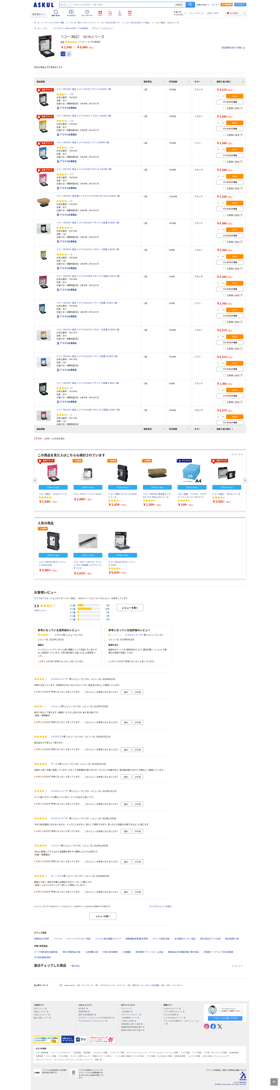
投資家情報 (82, 1012)
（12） (72, 147)
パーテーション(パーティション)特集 (163, 1053)
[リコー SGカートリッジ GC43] (88, 473)
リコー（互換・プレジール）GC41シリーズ (122, 495)
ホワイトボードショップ (136, 1053)
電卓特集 (77, 1053)
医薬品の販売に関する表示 (131, 1030)
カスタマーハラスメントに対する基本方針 (95, 1018)
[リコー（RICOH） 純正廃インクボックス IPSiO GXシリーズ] (157, 473)
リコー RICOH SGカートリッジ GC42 (121, 563)
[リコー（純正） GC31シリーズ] (226, 473)
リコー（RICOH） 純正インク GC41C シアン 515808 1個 (82, 142)
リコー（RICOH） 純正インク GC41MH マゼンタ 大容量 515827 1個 (88, 410)
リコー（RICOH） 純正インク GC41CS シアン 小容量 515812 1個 (86, 303)
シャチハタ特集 (194, 1056)
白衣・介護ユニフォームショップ (215, 1056)
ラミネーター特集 (117, 1053)
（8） (71, 201)
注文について (39, 1009)
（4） (71, 388)
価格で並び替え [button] (224, 429)
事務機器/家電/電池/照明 (137, 938)
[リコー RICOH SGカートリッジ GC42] (122, 541)
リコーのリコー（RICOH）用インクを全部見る (70, 28)
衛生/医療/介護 (232, 938)
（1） (71, 227)
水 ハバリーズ (87, 985)
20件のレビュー (40, 610)
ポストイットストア (44, 1060)
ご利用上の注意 (127, 1021)
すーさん (55, 764)
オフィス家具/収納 (161, 938)
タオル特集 (63, 1056)
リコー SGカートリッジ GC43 (87, 494)
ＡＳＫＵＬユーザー (134, 635)
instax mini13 (69, 985)
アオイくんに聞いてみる (225, 1018)
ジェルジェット (107, 28)
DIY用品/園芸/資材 (42, 957)
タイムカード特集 (100, 1053)
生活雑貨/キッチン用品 (184, 938)
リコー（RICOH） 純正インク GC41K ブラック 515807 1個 (83, 89)
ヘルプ (216, 5)
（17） (72, 174)
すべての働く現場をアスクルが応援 (130, 1056)
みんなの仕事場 (170, 1015)
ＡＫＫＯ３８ (57, 736)
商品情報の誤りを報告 (232, 47)
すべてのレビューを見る (160, 906)
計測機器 (127, 952)
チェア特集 (185, 1053)
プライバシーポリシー (130, 1015)
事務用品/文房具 (41, 938)
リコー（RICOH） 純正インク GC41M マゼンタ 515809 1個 (83, 169)
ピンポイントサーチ (84, 1060)
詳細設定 (179, 5)
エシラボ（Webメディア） (173, 1018)
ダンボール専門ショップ (80, 1056)
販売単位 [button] (148, 429)
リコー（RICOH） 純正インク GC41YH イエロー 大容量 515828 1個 (87, 329)
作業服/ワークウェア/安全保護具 (218, 952)
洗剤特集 (39, 1056)
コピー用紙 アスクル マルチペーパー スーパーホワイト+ (192, 495)
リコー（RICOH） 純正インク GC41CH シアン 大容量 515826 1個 (86, 356)
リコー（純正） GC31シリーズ (226, 494)
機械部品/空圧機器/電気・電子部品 (183, 952)
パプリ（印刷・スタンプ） (173, 1012)
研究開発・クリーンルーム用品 (149, 952)
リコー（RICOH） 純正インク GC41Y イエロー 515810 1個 (83, 116)
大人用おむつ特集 (165, 1056)
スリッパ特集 (51, 1056)
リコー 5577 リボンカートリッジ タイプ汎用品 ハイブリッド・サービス (88, 565)
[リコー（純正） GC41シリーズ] (53, 473)
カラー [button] (197, 429)
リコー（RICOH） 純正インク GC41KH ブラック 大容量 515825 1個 (87, 222)
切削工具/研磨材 (110, 952)
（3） (71, 254)
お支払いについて (41, 1015)
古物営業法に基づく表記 (130, 1024)
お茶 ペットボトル (174, 985)
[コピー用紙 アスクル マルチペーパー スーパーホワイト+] (192, 473)
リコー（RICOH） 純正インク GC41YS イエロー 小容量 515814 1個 (87, 249)
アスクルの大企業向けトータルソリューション (181, 1022)
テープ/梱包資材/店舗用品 (46, 952)
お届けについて (40, 1012)
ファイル (58, 938)
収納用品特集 (180, 1056)
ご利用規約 (125, 1012)
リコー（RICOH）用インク (110, 23)
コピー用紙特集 (42, 1053)
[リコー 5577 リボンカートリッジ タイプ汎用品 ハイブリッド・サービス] (88, 541)
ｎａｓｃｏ (56, 706)
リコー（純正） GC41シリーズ (53, 494)
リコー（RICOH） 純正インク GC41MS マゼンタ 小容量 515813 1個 (88, 276)
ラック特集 (196, 1053)
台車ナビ (109, 1056)
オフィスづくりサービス (64, 1060)
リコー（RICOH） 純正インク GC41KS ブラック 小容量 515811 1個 (87, 383)
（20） (72, 94)
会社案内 (81, 1009)
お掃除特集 (233, 1053)
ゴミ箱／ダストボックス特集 (215, 1053)
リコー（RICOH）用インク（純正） (137, 23)
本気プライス (47, 90)
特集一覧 (98, 1060)
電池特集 (87, 1053)
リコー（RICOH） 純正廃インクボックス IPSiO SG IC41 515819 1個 (88, 196)
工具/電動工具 (91, 952)
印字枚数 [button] (173, 429)
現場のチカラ (97, 1056)
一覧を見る (75, 966)
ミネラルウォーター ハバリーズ (112, 985)
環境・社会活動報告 (85, 1015)
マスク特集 (150, 1056)
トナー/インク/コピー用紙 (54, 23)
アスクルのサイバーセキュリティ (91, 1021)
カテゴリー (37, 14)
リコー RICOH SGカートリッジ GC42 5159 (52, 563)
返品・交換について (41, 1018)
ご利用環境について (129, 1018)
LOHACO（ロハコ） (171, 1009)
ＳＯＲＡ (59, 635)
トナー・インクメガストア (61, 1053)
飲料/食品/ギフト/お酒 (210, 938)
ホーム (36, 23)
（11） (72, 120)
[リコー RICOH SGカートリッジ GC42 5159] (53, 541)
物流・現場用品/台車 (71, 952)
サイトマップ (126, 1009)
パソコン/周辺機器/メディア (108, 938)
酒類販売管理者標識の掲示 (131, 1027)
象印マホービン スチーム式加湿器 (145, 985)
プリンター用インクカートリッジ (82, 23)
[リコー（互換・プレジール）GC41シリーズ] (122, 473)
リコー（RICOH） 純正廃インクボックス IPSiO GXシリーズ (156, 495)
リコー (45, 28)
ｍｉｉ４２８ (57, 876)
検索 (190, 5)
